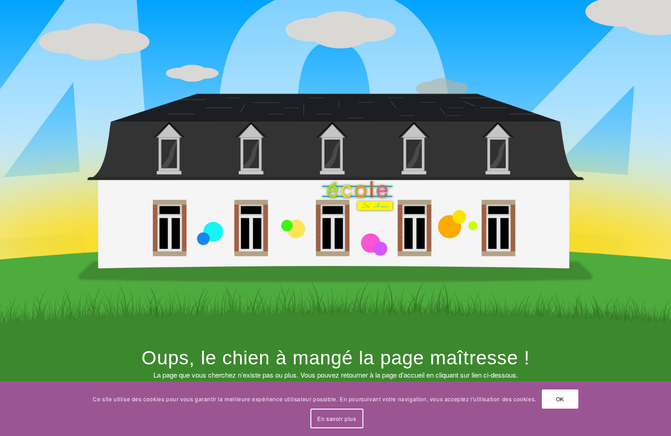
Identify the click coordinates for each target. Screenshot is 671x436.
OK (560, 399)
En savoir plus (336, 418)
